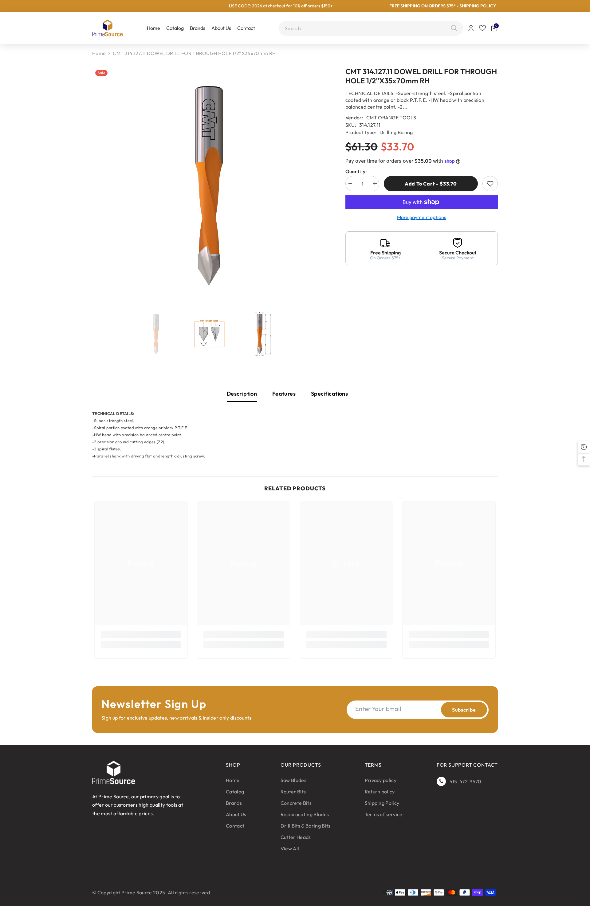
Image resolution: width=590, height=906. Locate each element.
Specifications (329, 393)
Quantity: (356, 171)
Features (284, 393)
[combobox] (366, 28)
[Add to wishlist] (490, 183)
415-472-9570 (466, 781)
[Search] (452, 28)
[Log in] (471, 28)
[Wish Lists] (482, 28)
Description (242, 393)
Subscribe (464, 710)
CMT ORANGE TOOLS (391, 117)
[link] (141, 634)
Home (99, 53)
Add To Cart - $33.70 (431, 184)
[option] (209, 185)
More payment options (421, 217)
